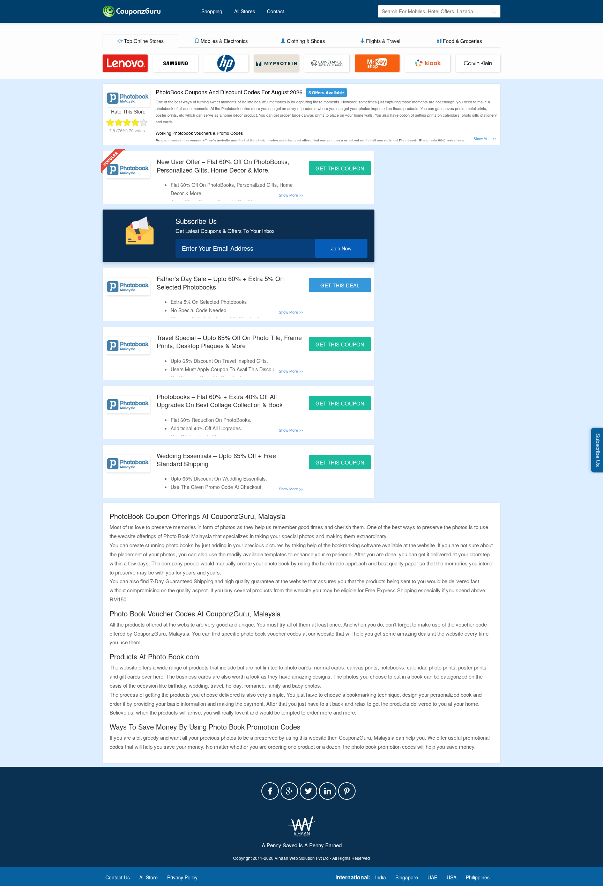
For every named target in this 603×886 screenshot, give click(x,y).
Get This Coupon (339, 168)
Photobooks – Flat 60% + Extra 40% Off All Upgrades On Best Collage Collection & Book (220, 400)
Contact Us (117, 877)
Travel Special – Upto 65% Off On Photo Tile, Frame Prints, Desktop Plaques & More (229, 341)
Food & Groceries (461, 40)
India (380, 877)
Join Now (341, 248)
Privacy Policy (182, 877)
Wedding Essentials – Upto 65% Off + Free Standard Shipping (216, 459)
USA (451, 877)
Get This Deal (339, 285)
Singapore (406, 877)
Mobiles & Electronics (223, 40)
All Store (148, 877)
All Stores (244, 11)
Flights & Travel (382, 40)
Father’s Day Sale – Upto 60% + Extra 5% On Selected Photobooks (220, 282)
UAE (432, 877)
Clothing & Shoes (305, 40)
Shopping (211, 11)
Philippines (478, 877)
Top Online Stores (143, 40)
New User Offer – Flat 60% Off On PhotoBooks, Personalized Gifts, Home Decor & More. (223, 165)
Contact (275, 11)
